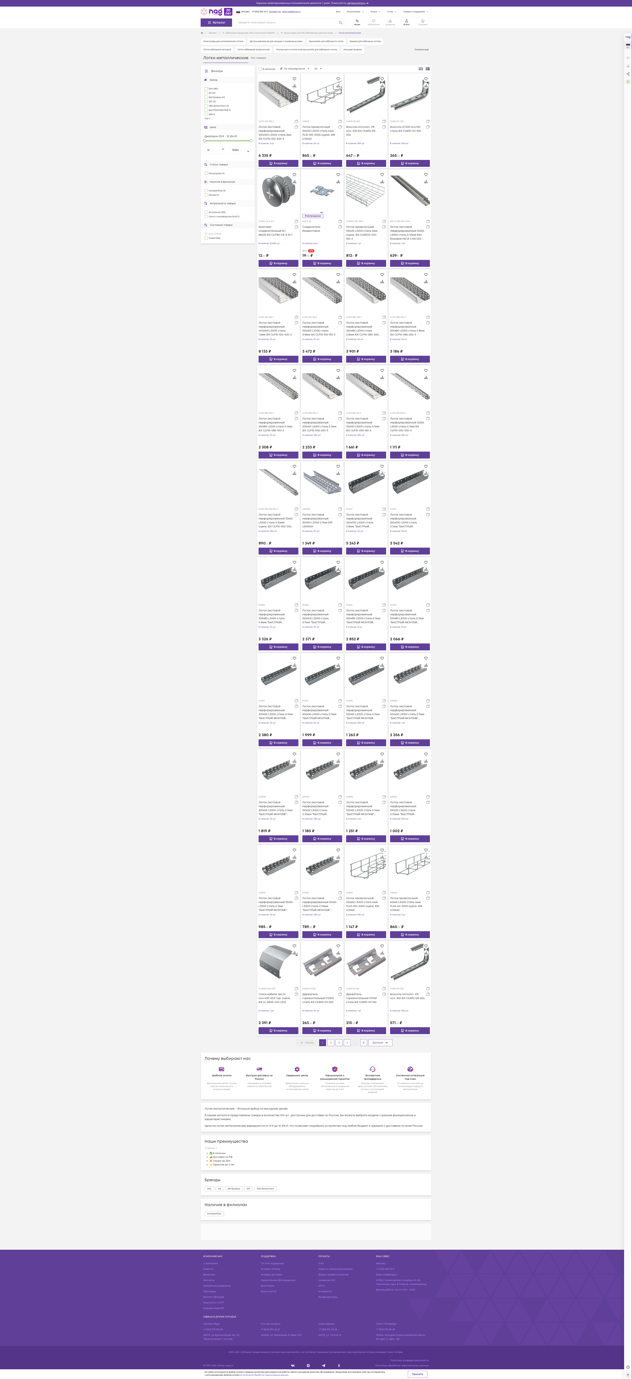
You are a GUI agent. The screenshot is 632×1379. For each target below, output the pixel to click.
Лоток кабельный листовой (217, 49)
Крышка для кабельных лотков (365, 41)
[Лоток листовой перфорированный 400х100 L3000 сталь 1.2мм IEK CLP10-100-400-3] (278, 290)
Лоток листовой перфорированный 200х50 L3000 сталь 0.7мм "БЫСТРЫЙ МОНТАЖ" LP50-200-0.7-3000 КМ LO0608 (276, 808)
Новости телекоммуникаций (335, 1269)
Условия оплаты (270, 1269)
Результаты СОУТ (213, 1302)
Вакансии (209, 1274)
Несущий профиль (352, 49)
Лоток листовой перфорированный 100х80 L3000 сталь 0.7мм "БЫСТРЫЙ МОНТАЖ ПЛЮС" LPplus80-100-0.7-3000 (407, 616)
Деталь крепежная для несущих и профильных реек (276, 41)
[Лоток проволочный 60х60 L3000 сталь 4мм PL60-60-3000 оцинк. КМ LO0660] (410, 866)
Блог (338, 11)
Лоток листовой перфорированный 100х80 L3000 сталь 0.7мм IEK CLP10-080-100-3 (275, 424)
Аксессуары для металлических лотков (223, 41)
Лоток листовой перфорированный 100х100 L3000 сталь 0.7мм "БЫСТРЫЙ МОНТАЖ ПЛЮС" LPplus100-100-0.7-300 (316, 616)
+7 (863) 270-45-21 (270, 1329)
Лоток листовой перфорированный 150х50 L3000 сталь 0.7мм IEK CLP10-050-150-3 (362, 424)
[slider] (204, 140)
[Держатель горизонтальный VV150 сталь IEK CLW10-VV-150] (366, 962)
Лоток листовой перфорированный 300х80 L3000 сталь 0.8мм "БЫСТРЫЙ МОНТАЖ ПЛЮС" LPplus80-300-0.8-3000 (274, 616)
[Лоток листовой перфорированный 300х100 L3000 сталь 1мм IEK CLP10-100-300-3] (278, 95)
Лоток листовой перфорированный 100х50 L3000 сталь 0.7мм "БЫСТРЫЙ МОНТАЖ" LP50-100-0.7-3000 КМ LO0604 (363, 808)
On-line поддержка (272, 1263)
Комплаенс (268, 1285)
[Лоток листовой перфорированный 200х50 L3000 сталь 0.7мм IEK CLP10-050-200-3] (322, 386)
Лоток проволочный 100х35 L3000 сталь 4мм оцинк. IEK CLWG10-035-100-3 (362, 233)
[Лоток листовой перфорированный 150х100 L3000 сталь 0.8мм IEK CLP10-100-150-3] (322, 290)
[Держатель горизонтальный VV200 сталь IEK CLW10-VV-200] (322, 962)
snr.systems (325, 1291)
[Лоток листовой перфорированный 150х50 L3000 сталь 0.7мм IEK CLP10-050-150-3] (366, 386)
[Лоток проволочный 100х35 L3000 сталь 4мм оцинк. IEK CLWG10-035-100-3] (366, 191)
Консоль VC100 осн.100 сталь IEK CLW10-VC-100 (405, 129)
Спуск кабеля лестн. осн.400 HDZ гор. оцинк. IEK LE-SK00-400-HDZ (275, 998)
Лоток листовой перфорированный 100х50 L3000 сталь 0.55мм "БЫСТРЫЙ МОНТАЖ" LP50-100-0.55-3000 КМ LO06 (406, 808)
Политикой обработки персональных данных (265, 1375)
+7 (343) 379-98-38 (213, 1329)
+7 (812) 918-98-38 (385, 1329)
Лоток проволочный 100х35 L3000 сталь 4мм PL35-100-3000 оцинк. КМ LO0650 (318, 133)
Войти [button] (406, 24)
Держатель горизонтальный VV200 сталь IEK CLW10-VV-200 (318, 998)
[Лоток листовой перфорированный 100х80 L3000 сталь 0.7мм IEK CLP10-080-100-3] (278, 386)
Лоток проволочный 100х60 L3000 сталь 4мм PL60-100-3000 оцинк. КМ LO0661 (362, 904)
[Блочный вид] (420, 68)
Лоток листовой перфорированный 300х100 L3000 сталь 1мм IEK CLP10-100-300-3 (275, 133)
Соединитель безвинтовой (311, 229)
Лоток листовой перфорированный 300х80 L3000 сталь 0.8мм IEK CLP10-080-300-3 (363, 329)
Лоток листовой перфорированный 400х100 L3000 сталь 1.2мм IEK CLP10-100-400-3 (275, 328)
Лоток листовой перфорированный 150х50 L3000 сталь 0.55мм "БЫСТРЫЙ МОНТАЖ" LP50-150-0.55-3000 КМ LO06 (318, 808)
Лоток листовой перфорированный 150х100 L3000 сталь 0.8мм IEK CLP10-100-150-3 (318, 328)
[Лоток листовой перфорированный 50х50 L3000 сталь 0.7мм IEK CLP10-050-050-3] (410, 386)
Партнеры (209, 1291)
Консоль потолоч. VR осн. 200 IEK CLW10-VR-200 (407, 996)
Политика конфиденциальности (410, 1360)
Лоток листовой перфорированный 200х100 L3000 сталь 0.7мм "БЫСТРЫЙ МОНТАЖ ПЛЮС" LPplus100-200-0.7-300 (404, 521)
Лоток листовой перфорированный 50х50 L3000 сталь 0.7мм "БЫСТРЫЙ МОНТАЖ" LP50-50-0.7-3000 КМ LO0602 (276, 904)
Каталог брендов (213, 1297)
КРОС (321, 1285)
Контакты (208, 1280)
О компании (210, 1263)
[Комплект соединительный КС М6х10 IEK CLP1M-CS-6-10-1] (278, 191)
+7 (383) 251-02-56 (327, 1329)
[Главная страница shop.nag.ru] (216, 12)
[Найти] (341, 23)
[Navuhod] (308, 1366)
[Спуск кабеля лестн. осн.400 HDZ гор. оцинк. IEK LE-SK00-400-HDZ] (278, 962)
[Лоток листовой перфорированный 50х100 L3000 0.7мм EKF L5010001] (322, 482)
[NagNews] (324, 1366)
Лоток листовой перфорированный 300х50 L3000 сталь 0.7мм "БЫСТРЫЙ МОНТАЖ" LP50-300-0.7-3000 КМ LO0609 (407, 712)
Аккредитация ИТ (213, 1308)
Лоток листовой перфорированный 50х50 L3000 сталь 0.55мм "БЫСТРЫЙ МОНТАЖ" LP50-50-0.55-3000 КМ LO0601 (319, 904)
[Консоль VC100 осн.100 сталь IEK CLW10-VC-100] (410, 95)
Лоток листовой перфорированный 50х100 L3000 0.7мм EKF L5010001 (317, 520)
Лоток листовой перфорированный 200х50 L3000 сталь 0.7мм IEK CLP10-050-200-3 (319, 424)
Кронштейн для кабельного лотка (326, 41)
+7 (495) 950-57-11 (260, 11)
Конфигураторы (328, 1297)
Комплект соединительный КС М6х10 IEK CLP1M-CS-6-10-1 (275, 231)
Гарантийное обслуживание (278, 1280)
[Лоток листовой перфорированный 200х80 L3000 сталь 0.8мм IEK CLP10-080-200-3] (410, 290)
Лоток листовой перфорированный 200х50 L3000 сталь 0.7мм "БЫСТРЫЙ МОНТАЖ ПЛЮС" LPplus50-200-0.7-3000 (319, 712)
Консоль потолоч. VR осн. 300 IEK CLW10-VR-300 (361, 131)
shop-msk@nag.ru (291, 11)
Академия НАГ (327, 1280)
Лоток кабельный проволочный (253, 49)
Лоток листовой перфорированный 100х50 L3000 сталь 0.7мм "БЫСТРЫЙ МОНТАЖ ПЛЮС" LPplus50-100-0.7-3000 (363, 712)
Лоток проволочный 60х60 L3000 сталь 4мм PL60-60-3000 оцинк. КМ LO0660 (406, 904)
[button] (316, 3)
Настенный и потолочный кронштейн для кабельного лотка (306, 49)
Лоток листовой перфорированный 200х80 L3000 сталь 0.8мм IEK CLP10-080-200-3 (407, 328)
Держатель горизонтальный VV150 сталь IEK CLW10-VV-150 (361, 998)
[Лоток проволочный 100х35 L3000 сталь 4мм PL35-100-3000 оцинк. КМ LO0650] (322, 95)
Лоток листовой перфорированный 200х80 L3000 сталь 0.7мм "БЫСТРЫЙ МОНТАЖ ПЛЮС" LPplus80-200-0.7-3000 (363, 616)
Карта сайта (268, 1291)
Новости (208, 1269)
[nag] (339, 1366)
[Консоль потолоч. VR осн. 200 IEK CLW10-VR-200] (410, 962)
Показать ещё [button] (422, 49)
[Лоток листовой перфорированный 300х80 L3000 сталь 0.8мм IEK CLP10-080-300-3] (366, 290)
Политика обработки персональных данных (402, 1365)
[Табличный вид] (427, 68)
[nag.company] (293, 1366)
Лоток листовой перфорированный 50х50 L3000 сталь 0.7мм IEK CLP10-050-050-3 (407, 424)
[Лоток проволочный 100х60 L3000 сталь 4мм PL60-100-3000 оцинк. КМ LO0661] (366, 866)
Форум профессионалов (333, 1274)
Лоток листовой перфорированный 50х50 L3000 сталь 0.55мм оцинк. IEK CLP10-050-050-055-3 (276, 521)
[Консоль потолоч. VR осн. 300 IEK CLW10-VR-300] (366, 95)
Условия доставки (271, 1274)
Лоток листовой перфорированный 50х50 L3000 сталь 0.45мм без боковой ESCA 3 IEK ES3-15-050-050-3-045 (407, 233)
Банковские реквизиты (217, 1285)
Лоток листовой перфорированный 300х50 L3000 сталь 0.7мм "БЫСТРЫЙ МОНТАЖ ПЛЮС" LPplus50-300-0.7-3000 (276, 712)
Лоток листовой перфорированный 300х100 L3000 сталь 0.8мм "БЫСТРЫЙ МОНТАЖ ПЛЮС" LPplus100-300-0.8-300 (360, 521)
